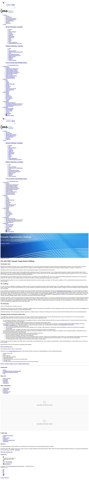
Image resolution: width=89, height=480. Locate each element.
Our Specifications (9, 20)
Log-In (8, 114)
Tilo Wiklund (6, 392)
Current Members (9, 109)
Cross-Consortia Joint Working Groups (16, 62)
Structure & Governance (8, 435)
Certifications (6, 66)
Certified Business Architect (11, 69)
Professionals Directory (10, 78)
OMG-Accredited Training (11, 75)
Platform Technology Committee (14, 46)
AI (8, 49)
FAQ (4, 373)
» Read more (17, 449)
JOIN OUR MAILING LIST (7, 452)
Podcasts (7, 85)
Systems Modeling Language (12, 71)
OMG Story (8, 23)
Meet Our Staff (6, 437)
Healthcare (10, 35)
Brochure (8, 22)
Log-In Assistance (10, 115)
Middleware (10, 57)
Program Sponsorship (10, 76)
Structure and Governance (11, 18)
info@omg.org (7, 464)
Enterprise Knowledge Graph (14, 55)
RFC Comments (9, 97)
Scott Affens (5, 382)
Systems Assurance (12, 60)
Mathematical (11, 37)
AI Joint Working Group (13, 65)
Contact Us (5, 439)
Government (10, 34)
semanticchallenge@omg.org (15, 351)
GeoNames (12, 324)
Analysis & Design (12, 50)
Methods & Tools (12, 56)
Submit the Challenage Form (6, 346)
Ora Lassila (5, 379)
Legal (4, 436)
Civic (9, 30)
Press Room (8, 86)
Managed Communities (10, 102)
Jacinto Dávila (6, 389)
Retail (9, 38)
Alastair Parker (6, 388)
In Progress (8, 95)
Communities (6, 101)
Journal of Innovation (10, 83)
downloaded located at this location (64, 290)
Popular (7, 93)
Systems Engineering (12, 42)
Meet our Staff (9, 17)
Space (9, 41)
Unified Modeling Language (11, 73)
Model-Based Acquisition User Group (13, 104)
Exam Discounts (9, 74)
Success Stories (9, 110)
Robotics (10, 39)
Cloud (9, 53)
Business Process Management (12, 68)
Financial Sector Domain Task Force (10, 372)
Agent (9, 48)
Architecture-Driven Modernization (15, 51)
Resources (5, 79)
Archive (7, 100)
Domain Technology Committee (14, 27)
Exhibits (7, 82)
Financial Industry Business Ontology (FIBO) (69, 323)
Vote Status (8, 99)
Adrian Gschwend (7, 378)
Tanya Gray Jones (7, 391)
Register (2, 363)
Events (7, 81)
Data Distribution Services (13, 54)
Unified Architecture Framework (15, 43)
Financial (10, 32)
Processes (8, 87)
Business (10, 29)
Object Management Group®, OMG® (16, 466)
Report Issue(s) (9, 96)
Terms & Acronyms (10, 89)
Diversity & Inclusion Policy (9, 440)
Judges (4, 369)
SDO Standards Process (11, 19)
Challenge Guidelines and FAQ (10, 363)
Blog (7, 80)
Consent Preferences (5, 477)
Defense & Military (12, 31)
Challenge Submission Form (13, 242)
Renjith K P (5, 380)
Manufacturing (11, 36)
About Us (5, 15)
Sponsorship (8, 113)
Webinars (8, 90)
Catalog (7, 94)
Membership (5, 107)
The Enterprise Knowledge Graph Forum (14, 103)
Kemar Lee (5, 390)
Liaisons (7, 111)
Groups (4, 24)
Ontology (10, 58)
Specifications (6, 92)
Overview (8, 16)
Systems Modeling (9, 106)
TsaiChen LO (6, 383)
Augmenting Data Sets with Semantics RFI (12, 371)
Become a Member (10, 108)
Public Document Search (11, 88)
